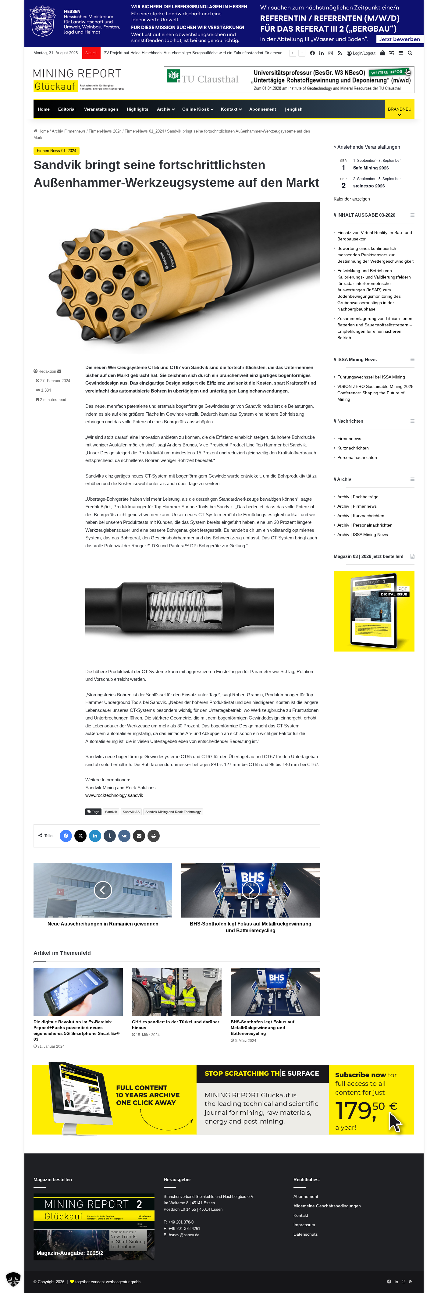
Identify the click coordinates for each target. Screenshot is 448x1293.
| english (294, 109)
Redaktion (47, 371)
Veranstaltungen (101, 109)
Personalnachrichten (357, 457)
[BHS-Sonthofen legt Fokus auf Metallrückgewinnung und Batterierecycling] (275, 992)
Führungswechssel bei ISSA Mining (371, 377)
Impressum (304, 1225)
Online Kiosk (195, 109)
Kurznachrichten (353, 448)
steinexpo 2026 (369, 186)
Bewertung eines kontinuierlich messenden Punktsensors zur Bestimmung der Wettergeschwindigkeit (375, 255)
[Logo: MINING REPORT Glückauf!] (79, 80)
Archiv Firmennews (69, 131)
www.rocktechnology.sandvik (114, 795)
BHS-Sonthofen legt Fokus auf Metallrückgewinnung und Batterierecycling (262, 1027)
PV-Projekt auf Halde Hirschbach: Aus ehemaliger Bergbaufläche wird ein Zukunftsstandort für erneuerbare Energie (205, 53)
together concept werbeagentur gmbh (107, 1282)
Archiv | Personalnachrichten (365, 525)
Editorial (67, 109)
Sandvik (111, 812)
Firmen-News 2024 (105, 131)
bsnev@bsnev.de (184, 1235)
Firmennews (349, 438)
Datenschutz (305, 1234)
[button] (13, 1279)
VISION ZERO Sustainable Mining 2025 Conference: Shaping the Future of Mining (375, 393)
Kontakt (229, 109)
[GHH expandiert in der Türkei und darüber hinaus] (176, 992)
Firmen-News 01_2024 (144, 131)
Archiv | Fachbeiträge (358, 497)
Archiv (163, 109)
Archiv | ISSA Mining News (362, 534)
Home (44, 109)
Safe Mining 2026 (371, 168)
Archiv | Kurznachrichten (360, 515)
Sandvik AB (131, 812)
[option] (132, 1226)
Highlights (137, 109)
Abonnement (262, 109)
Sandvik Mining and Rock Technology (173, 812)
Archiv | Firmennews (357, 506)
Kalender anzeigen (352, 199)
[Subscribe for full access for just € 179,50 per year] (224, 1099)
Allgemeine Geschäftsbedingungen (327, 1206)
